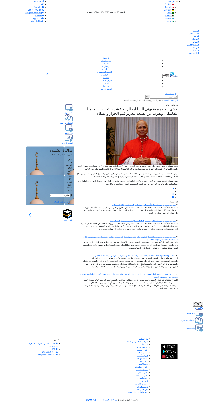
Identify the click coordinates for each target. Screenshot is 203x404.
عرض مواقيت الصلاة (62, 202)
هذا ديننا (145, 344)
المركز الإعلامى (142, 369)
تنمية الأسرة (143, 364)
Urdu (169, 12)
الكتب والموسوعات (104, 72)
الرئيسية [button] (174, 100)
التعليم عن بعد (142, 358)
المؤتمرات (104, 74)
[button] (69, 215)
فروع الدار (144, 381)
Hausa (169, 21)
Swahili (168, 18)
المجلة (104, 69)
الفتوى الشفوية (142, 372)
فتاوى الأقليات (142, 355)
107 (53, 349)
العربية (173, 1)
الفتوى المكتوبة (142, 375)
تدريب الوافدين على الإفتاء (138, 392)
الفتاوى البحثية (142, 347)
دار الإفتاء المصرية (110, 399)
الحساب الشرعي (141, 383)
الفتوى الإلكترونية (141, 367)
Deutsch (168, 10)
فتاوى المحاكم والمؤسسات (137, 341)
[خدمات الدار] (198, 304)
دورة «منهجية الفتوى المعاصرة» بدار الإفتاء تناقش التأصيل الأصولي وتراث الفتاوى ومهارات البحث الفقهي (135, 255)
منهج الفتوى (143, 338)
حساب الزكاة (143, 352)
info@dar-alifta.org (46, 354)
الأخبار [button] (166, 100)
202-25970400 (48, 352)
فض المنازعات (142, 389)
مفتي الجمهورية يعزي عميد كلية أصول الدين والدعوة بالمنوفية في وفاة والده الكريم (143, 204)
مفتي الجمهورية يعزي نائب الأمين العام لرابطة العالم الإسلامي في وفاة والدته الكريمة (143, 220)
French (168, 7)
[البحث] (47, 74)
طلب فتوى (144, 361)
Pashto (168, 15)
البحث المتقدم (170, 93)
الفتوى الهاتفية (142, 350)
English (168, 4)
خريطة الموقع (142, 386)
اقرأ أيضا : (174, 201)
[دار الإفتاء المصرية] (170, 74)
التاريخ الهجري (142, 378)
